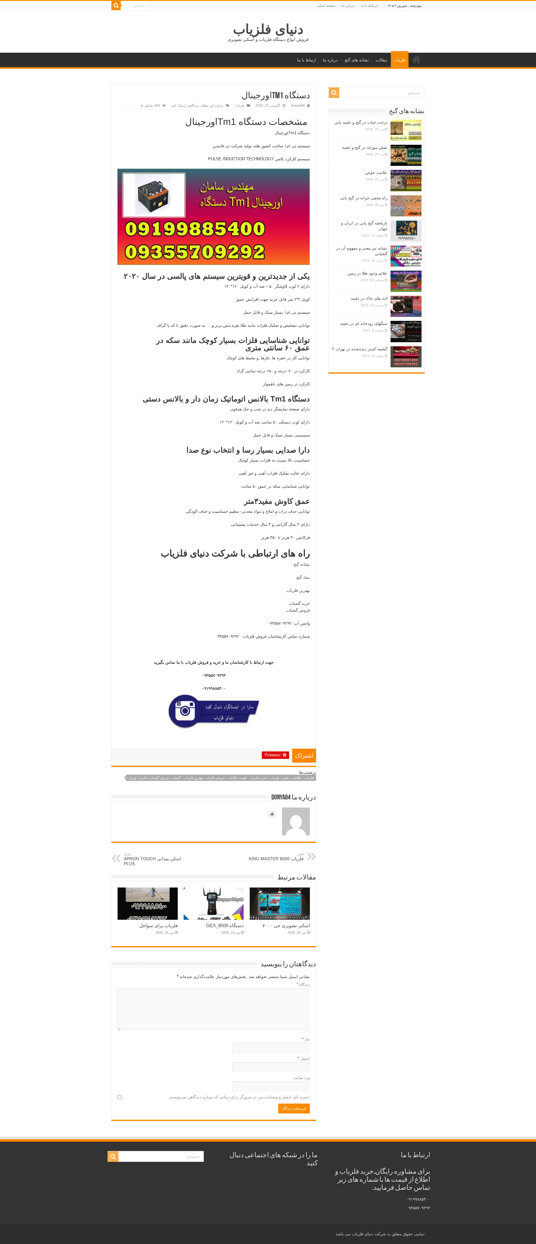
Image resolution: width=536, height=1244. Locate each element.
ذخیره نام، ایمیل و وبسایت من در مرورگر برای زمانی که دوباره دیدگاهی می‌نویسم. (239, 1097)
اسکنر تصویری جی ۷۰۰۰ (286, 925)
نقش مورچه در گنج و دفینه (364, 147)
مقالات (381, 60)
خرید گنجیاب (299, 603)
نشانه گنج (301, 564)
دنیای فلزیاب (268, 29)
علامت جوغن (376, 172)
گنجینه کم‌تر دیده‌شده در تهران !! (359, 349)
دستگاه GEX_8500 (225, 925)
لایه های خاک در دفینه (369, 298)
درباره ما (348, 5)
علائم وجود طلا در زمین (367, 273)
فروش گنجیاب (297, 610)
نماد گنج (303, 577)
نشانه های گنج (357, 60)
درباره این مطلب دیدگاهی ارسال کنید (197, 105)
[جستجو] (116, 5)
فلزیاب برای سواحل (158, 925)
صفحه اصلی (326, 5)
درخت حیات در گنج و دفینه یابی (360, 122)
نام (306, 1039)
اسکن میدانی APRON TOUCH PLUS (152, 859)
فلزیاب (399, 60)
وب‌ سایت (301, 1077)
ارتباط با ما (369, 5)
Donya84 (298, 105)
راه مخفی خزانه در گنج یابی (363, 198)
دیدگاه (303, 984)
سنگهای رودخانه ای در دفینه (363, 323)
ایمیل (304, 1058)
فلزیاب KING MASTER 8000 (276, 856)
